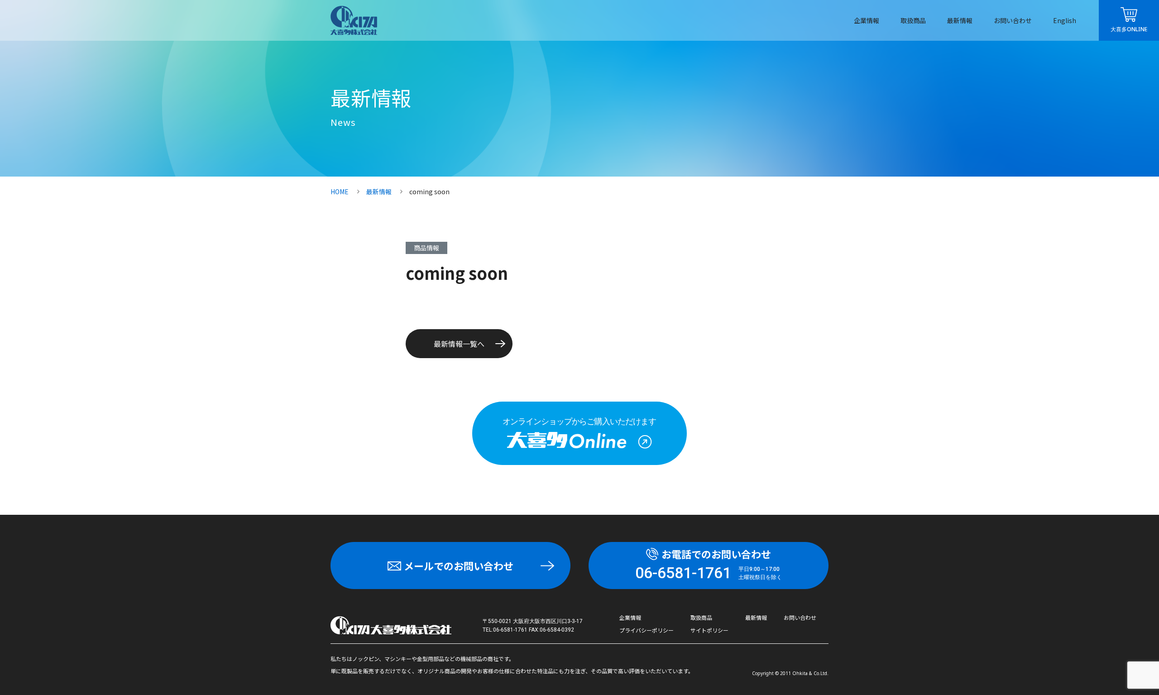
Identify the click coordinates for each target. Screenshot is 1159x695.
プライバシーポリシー (646, 630)
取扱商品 (913, 20)
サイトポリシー (709, 630)
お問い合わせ (1013, 20)
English (1064, 20)
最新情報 (959, 20)
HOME (339, 191)
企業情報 (866, 20)
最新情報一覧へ (459, 343)
